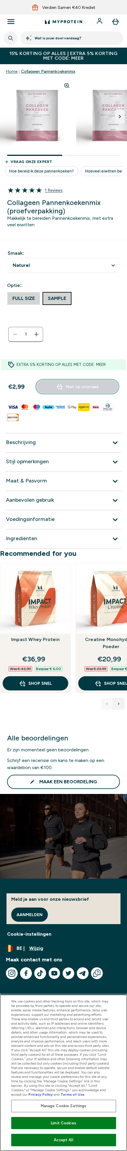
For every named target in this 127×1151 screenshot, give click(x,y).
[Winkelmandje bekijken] (115, 21)
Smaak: (16, 253)
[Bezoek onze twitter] (68, 973)
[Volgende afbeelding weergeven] (120, 116)
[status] (26, 334)
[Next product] (119, 704)
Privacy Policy (40, 1094)
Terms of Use (72, 1094)
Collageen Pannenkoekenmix (48, 71)
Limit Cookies (63, 1123)
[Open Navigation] (11, 21)
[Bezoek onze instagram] (12, 973)
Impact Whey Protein (35, 639)
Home (11, 71)
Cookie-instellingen (29, 934)
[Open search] (11, 38)
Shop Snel (40, 683)
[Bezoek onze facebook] (26, 973)
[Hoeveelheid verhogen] (36, 334)
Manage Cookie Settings (64, 1106)
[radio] (23, 298)
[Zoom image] (66, 85)
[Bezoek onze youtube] (54, 973)
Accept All (63, 1140)
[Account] (100, 21)
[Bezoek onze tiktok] (40, 973)
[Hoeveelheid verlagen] (15, 334)
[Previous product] (107, 704)
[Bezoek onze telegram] (83, 973)
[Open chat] (97, 973)
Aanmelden (30, 914)
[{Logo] (63, 21)
